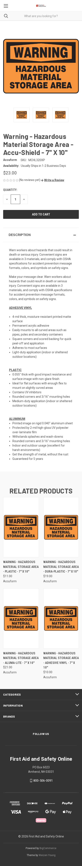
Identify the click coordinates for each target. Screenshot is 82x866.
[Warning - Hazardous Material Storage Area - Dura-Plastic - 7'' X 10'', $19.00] (61, 527)
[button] (52, 180)
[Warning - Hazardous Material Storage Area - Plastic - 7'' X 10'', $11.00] (21, 527)
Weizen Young (47, 855)
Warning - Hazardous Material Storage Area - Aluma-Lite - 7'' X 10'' (21, 658)
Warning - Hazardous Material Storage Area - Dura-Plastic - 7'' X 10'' (61, 566)
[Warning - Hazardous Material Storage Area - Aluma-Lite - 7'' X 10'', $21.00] (21, 618)
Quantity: (10, 190)
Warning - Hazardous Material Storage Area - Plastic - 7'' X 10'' (21, 566)
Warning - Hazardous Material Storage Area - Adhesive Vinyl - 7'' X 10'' (61, 660)
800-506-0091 (43, 780)
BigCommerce (48, 848)
